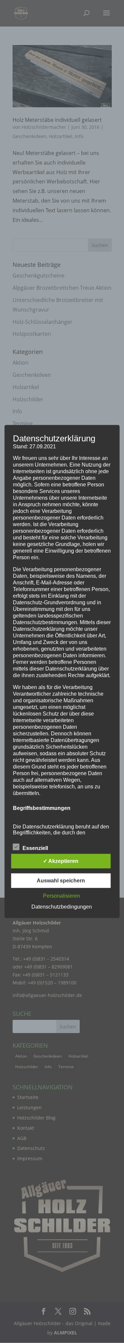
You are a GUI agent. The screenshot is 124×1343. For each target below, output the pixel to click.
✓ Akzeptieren (60, 861)
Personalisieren (61, 895)
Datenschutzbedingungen (61, 906)
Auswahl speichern (61, 880)
